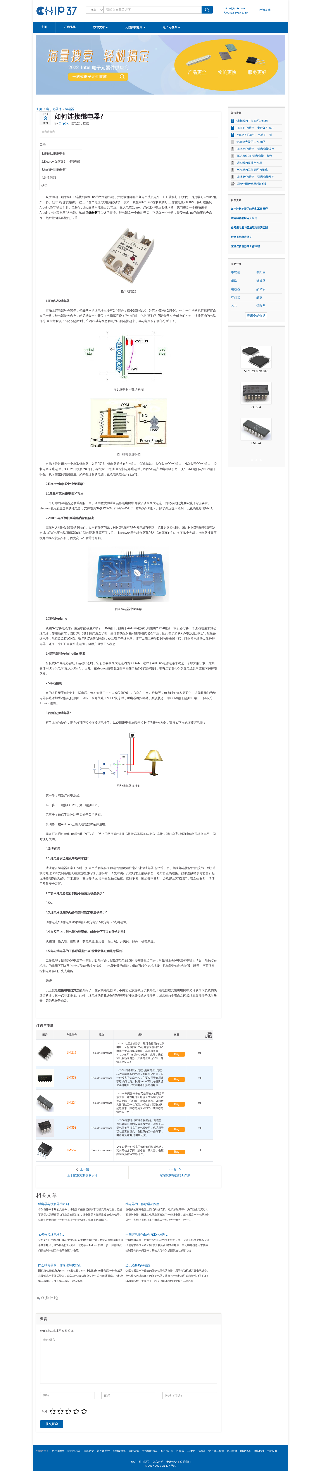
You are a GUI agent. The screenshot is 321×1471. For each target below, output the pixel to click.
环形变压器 (74, 1451)
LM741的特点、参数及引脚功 (255, 128)
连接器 (180, 1451)
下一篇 (172, 1169)
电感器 (235, 289)
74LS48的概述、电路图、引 (254, 135)
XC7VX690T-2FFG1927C (256, 443)
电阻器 (261, 272)
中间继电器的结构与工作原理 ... (147, 1234)
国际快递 (245, 1451)
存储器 (235, 297)
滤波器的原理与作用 (249, 163)
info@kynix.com (235, 8)
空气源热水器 (150, 1451)
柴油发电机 (119, 1451)
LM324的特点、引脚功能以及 (255, 149)
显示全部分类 (256, 315)
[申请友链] (265, 10)
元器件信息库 (134, 27)
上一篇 (84, 1169)
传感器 (201, 1451)
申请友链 (171, 1462)
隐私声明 (158, 1462)
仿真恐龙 (88, 1451)
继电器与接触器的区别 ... (55, 1204)
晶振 (259, 297)
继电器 (69, 109)
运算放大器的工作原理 (250, 142)
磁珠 (234, 281)
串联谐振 (134, 1451)
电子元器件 (170, 27)
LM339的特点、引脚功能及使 (255, 177)
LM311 (71, 1052)
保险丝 (261, 305)
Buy (176, 1054)
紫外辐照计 (103, 1451)
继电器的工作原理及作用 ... (144, 1204)
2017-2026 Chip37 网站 (162, 1465)
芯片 (234, 305)
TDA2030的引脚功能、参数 (254, 156)
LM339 (71, 1077)
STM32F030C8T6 (256, 371)
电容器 (235, 272)
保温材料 (259, 1451)
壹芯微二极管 (216, 1451)
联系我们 (185, 1462)
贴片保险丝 (58, 1451)
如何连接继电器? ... (51, 1234)
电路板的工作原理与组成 (252, 170)
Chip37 (63, 123)
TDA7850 (256, 407)
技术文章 (99, 27)
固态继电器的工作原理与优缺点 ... (61, 1265)
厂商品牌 (70, 27)
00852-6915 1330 (237, 12)
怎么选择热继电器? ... (140, 1265)
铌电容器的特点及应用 (244, 218)
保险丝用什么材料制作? (251, 184)
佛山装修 (232, 1451)
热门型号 (144, 1462)
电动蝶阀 (272, 1451)
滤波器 (261, 281)
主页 (44, 27)
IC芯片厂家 (166, 1451)
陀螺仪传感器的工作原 (175, 1175)
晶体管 (261, 289)
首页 (133, 1462)
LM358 (71, 1127)
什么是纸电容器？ (241, 237)
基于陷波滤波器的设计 (82, 1175)
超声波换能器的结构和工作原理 (249, 208)
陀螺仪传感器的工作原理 (245, 246)
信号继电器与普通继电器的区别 (249, 227)
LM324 (71, 1102)
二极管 (191, 1451)
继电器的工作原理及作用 (252, 121)
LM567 (71, 1150)
